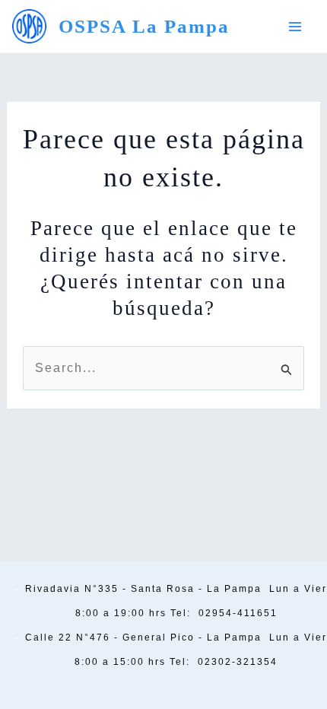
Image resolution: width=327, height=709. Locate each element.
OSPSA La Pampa (144, 26)
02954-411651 (238, 613)
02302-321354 (238, 662)
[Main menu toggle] (295, 26)
